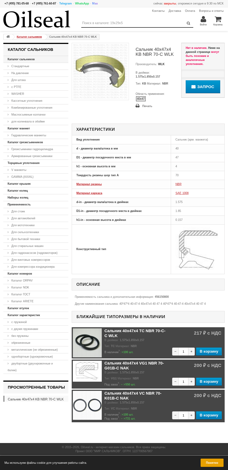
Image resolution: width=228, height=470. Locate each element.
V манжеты (18, 170)
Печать (147, 106)
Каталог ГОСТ (20, 294)
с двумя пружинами (24, 329)
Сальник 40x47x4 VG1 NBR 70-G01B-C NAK (134, 365)
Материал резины (89, 184)
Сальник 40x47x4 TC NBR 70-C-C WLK (134, 333)
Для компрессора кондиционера (32, 266)
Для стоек (17, 211)
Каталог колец (18, 190)
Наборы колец (18, 197)
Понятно (212, 462)
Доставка (175, 10)
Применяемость (19, 204)
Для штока (18, 80)
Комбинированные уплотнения (31, 107)
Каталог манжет (19, 128)
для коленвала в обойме (27, 121)
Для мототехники (22, 225)
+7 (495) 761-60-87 (44, 3)
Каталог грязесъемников (25, 142)
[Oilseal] (36, 19)
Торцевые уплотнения (24, 163)
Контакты (158, 10)
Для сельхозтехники (24, 232)
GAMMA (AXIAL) (21, 176)
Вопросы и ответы (211, 10)
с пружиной (18, 322)
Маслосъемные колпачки (27, 114)
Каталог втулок (18, 308)
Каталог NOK (19, 287)
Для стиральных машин (26, 246)
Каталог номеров (20, 273)
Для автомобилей (22, 218)
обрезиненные (20, 342)
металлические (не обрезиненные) (34, 349)
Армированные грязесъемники (31, 156)
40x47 (141, 98)
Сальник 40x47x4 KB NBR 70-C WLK (36, 399)
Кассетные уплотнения (26, 100)
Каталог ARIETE (22, 301)
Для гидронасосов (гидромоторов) (33, 253)
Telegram (65, 3)
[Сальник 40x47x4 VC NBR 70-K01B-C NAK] (87, 405)
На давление (19, 73)
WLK (161, 64)
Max (95, 3)
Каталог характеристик (24, 315)
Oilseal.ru (87, 447)
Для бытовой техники (25, 239)
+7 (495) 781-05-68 (16, 3)
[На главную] (8, 37)
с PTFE (15, 87)
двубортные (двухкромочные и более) (30, 367)
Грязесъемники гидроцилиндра (31, 149)
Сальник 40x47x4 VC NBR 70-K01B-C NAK (132, 395)
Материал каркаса (89, 193)
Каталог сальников (21, 59)
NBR (178, 184)
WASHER (17, 93)
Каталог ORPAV (21, 280)
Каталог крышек (19, 183)
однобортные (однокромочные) (31, 356)
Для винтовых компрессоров (30, 259)
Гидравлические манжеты (28, 135)
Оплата (190, 10)
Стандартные (19, 66)
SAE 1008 (182, 193)
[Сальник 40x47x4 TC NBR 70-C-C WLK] (87, 342)
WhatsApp (82, 3)
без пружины (19, 335)
